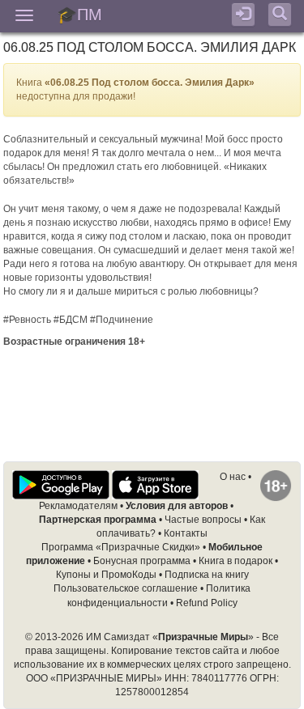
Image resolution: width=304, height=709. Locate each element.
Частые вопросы (203, 519)
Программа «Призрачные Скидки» (120, 547)
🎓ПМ (79, 13)
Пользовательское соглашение (126, 588)
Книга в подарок (235, 561)
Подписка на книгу (207, 574)
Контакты (186, 533)
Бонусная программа (142, 561)
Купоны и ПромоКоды (106, 574)
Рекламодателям (78, 506)
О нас (233, 476)
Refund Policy (207, 603)
